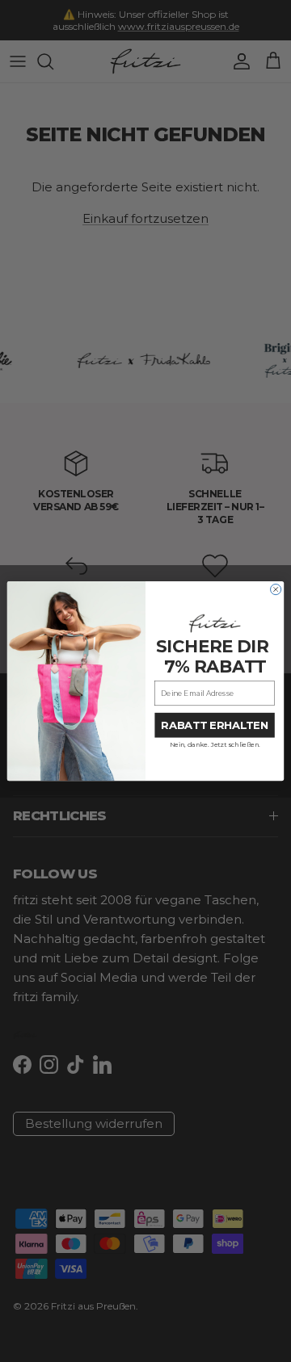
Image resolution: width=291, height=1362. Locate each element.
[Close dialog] (276, 589)
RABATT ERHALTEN (214, 725)
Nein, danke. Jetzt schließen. (215, 744)
